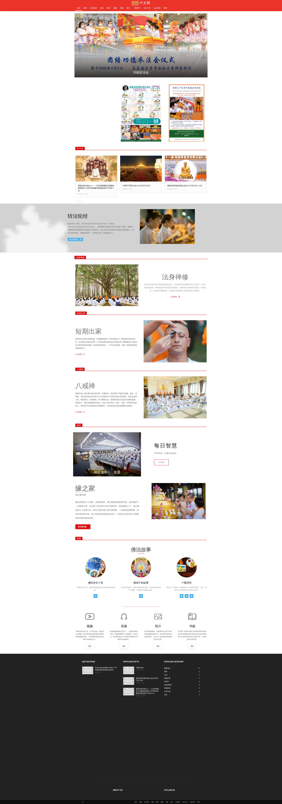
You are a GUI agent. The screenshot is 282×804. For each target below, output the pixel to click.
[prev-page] (76, 201)
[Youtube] (141, 596)
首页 (136, 802)
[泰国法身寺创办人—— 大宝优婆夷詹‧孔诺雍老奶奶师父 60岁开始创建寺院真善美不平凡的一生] (96, 169)
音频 (167, 802)
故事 (79, 538)
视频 (162, 802)
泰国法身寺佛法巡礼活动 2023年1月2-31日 (184, 185)
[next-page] (80, 201)
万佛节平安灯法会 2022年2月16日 (136, 185)
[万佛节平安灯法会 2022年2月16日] (141, 169)
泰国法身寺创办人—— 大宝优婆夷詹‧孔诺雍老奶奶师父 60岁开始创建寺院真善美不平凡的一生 (96, 188)
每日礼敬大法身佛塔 (141, 72)
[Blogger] (95, 596)
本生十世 (185, 802)
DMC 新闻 (80, 148)
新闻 (140, 802)
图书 (157, 802)
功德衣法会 (140, 668)
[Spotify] (182, 596)
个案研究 (177, 802)
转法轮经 (146, 802)
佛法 (79, 425)
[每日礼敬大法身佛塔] (141, 45)
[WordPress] (186, 596)
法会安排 (192, 802)
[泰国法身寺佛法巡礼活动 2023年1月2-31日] (185, 169)
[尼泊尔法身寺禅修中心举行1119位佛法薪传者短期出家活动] (87, 670)
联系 (198, 802)
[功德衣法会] (128, 670)
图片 (171, 802)
